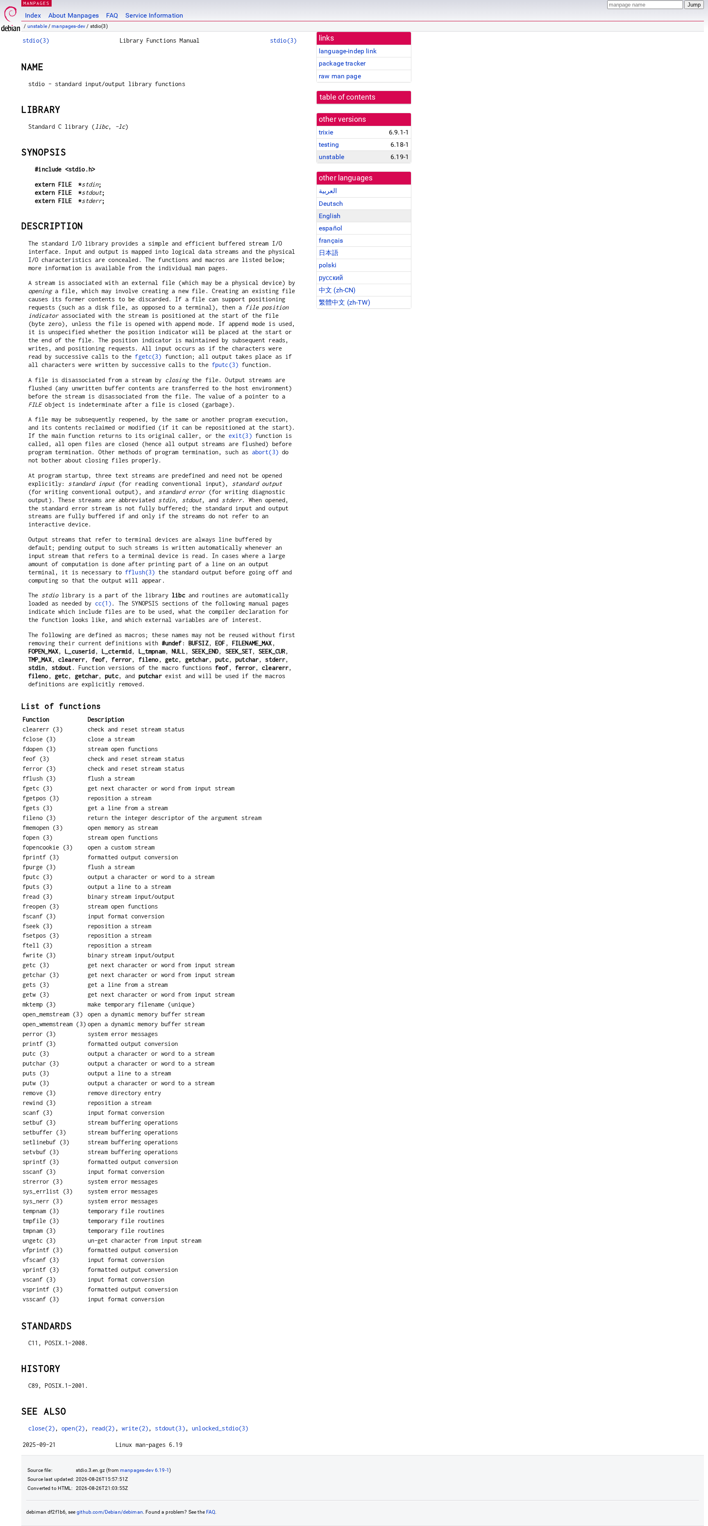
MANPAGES (36, 3)
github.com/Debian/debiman (110, 1512)
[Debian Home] (10, 16)
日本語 (328, 253)
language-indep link (348, 51)
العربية (328, 191)
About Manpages (73, 15)
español (330, 228)
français (331, 240)
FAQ (112, 15)
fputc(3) (225, 364)
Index (33, 15)
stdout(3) (170, 1428)
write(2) (135, 1428)
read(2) (103, 1428)
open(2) (73, 1428)
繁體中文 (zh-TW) (344, 302)
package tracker (342, 63)
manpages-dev (68, 26)
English (329, 216)
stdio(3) (36, 40)
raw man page (340, 76)
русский (331, 278)
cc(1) (103, 603)
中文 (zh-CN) (337, 290)
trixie (326, 132)
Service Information (154, 15)
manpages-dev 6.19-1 (144, 1470)
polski (327, 265)
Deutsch (331, 203)
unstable (37, 26)
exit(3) (240, 435)
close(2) (41, 1428)
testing (329, 144)
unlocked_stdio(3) (220, 1428)
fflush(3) (140, 572)
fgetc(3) (148, 356)
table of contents (348, 97)
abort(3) (265, 452)
